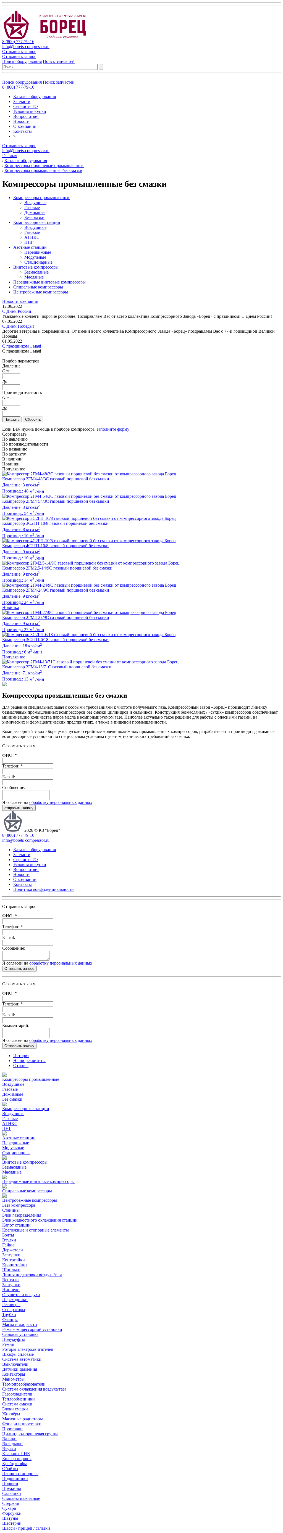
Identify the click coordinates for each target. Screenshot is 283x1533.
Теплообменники (18, 1399)
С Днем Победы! (18, 326)
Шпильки (11, 1269)
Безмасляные (36, 272)
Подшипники (15, 1478)
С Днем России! (17, 311)
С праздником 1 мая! (21, 346)
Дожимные (34, 212)
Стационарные (38, 262)
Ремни (8, 1344)
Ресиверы (11, 1304)
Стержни (10, 1503)
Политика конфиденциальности (43, 889)
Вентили (10, 1279)
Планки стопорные (20, 1473)
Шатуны (10, 1518)
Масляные (34, 277)
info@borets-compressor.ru (25, 46)
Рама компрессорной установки (32, 1329)
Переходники (15, 1299)
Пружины (11, 1488)
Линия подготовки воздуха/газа (32, 1274)
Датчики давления (19, 1369)
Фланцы (10, 1319)
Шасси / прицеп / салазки (26, 1528)
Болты (8, 1235)
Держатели (12, 1250)
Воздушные (35, 202)
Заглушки (11, 1255)
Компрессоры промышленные (41, 197)
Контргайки (13, 1259)
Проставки (12, 1428)
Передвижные (37, 252)
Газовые (32, 207)
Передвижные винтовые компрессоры (49, 282)
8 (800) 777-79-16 (18, 41)
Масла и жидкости (19, 1324)
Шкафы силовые (18, 1354)
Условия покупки (29, 111)
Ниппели (11, 1289)
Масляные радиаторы (22, 1418)
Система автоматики (21, 1359)
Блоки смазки (15, 1409)
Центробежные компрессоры (40, 292)
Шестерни (12, 1523)
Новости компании (20, 301)
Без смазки (34, 217)
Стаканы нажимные (21, 1498)
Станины (11, 1210)
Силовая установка (20, 1334)
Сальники (11, 1493)
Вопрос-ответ (26, 116)
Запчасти (21, 101)
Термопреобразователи (24, 1384)
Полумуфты (13, 1339)
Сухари (9, 1508)
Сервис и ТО (25, 106)
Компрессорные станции (36, 222)
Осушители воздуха (21, 1294)
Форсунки (12, 1513)
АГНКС (32, 237)
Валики (9, 1438)
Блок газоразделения (21, 1215)
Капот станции (16, 1225)
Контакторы (13, 1374)
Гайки (8, 1245)
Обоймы (10, 1468)
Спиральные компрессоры (38, 287)
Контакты (22, 131)
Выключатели (15, 1364)
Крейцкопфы (14, 1463)
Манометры (13, 1379)
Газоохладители (17, 1394)
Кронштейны (14, 1264)
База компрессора (18, 1205)
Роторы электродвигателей (27, 1349)
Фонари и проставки (21, 1423)
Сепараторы (13, 1309)
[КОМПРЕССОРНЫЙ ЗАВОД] (49, 37)
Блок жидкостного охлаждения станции (40, 1220)
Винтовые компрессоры (36, 267)
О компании (24, 126)
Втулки (9, 1240)
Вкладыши (12, 1443)
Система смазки (17, 1404)
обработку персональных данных (60, 802)
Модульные (35, 257)
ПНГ (28, 242)
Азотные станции (30, 247)
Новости (21, 121)
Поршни (10, 1483)
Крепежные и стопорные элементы (35, 1230)
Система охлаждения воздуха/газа (34, 1389)
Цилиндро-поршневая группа (30, 1433)
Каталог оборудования (34, 96)
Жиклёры (11, 1414)
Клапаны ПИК (16, 1453)
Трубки (9, 1314)
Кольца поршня (17, 1458)
